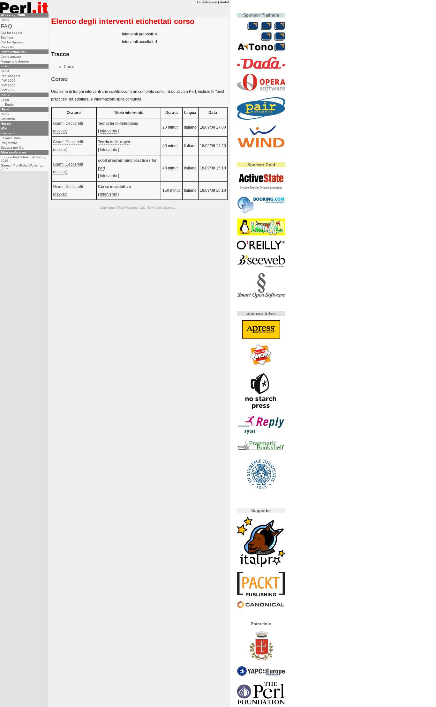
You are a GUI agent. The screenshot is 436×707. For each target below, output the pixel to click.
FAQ (6, 26)
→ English (8, 104)
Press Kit (7, 47)
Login (5, 99)
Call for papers (11, 32)
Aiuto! (224, 2)
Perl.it (5, 71)
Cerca (5, 114)
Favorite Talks (11, 138)
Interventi (8, 133)
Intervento (108, 131)
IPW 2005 (8, 85)
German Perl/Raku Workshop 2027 (22, 167)
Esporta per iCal (12, 147)
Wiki (4, 128)
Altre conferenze (13, 152)
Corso (69, 66)
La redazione (207, 2)
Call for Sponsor (12, 42)
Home (5, 20)
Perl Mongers (10, 76)
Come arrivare (11, 56)
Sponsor (7, 37)
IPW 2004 (8, 80)
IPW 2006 (8, 90)
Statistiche (8, 119)
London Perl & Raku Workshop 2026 (23, 158)
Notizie (6, 123)
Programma (9, 143)
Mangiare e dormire (15, 61)
